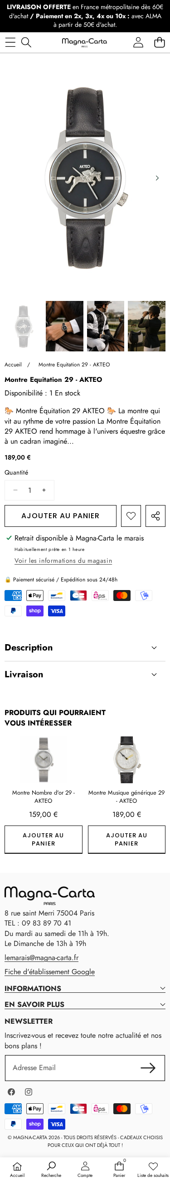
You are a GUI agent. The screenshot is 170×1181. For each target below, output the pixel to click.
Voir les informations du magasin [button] (63, 560)
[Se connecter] (138, 42)
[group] (23, 326)
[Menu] (10, 42)
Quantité (16, 472)
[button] (159, 42)
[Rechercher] (26, 42)
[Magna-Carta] (84, 42)
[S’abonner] (148, 1068)
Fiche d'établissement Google (50, 971)
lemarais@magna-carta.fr (41, 957)
